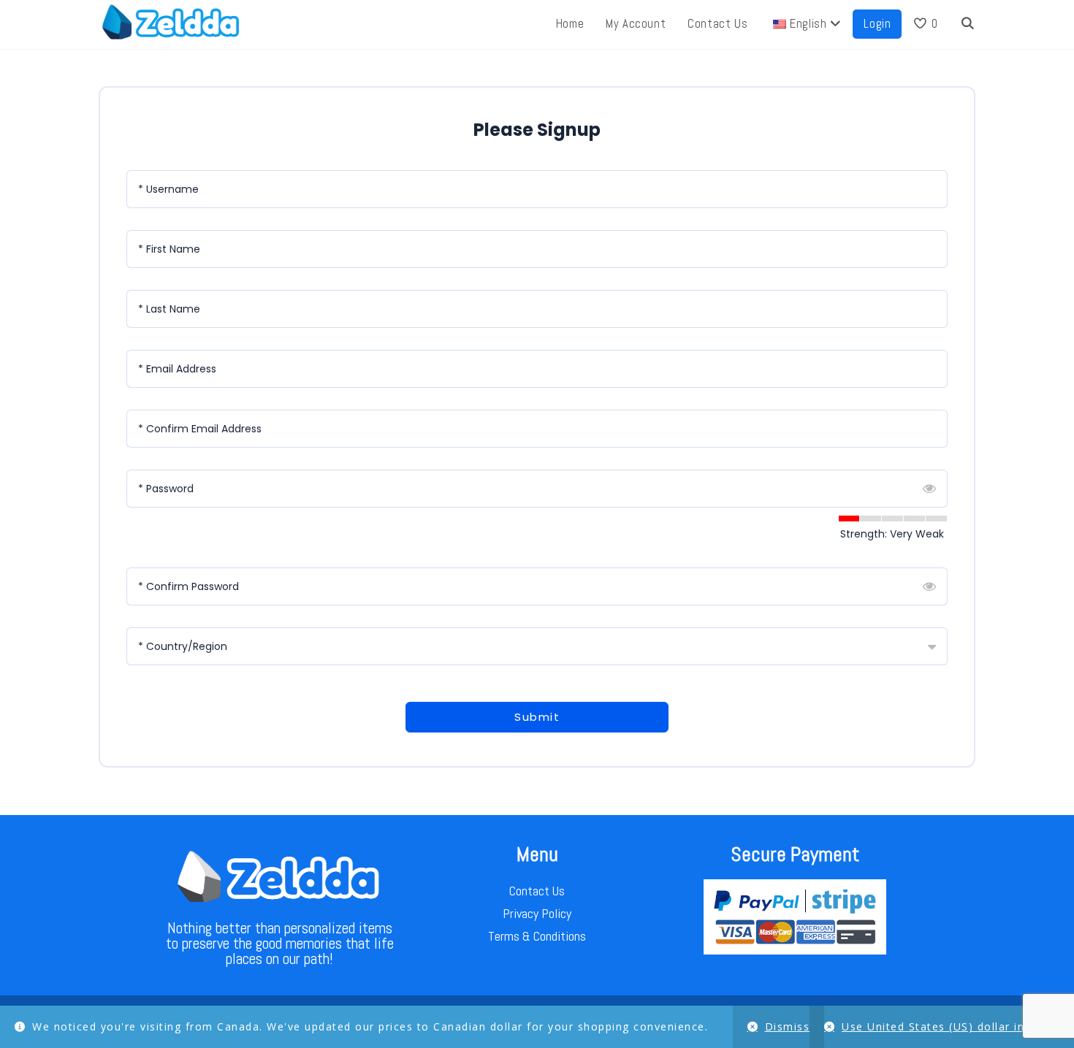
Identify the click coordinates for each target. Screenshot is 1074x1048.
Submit (537, 716)
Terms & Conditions (537, 935)
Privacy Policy (537, 913)
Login (877, 23)
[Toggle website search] (967, 24)
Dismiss (787, 1026)
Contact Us (537, 890)
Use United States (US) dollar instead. (950, 1026)
